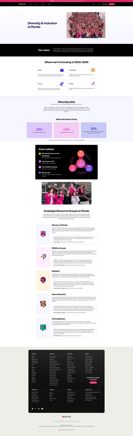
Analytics (33, 356)
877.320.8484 (77, 421)
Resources (43, 4)
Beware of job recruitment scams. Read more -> (66, 429)
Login (100, 4)
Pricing (49, 4)
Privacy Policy (57, 421)
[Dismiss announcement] (132, 1)
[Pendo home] (22, 4)
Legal (54, 421)
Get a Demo (112, 4)
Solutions (36, 4)
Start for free (105, 4)
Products (30, 4)
